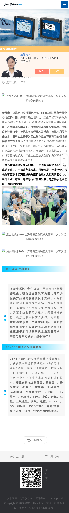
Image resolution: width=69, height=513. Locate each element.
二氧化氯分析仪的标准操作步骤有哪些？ (13, 456)
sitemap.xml (56, 498)
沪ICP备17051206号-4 (42, 507)
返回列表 (37, 440)
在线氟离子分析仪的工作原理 (56, 456)
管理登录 (40, 498)
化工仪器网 (26, 498)
